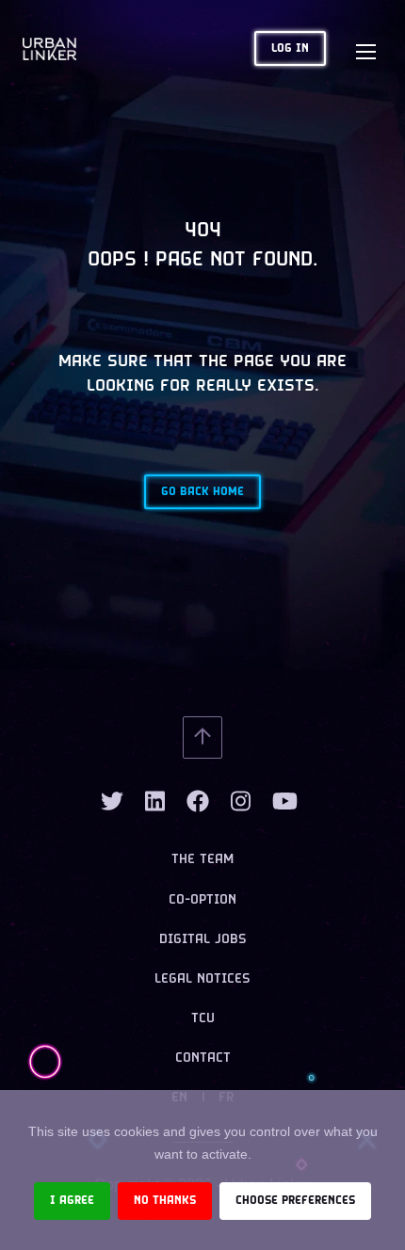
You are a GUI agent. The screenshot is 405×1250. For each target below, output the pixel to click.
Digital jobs (203, 940)
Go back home (202, 492)
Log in (290, 48)
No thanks (165, 1201)
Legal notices (202, 979)
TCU (203, 1019)
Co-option (202, 900)
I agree (72, 1201)
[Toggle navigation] (365, 49)
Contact (203, 1058)
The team (202, 860)
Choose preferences (295, 1201)
